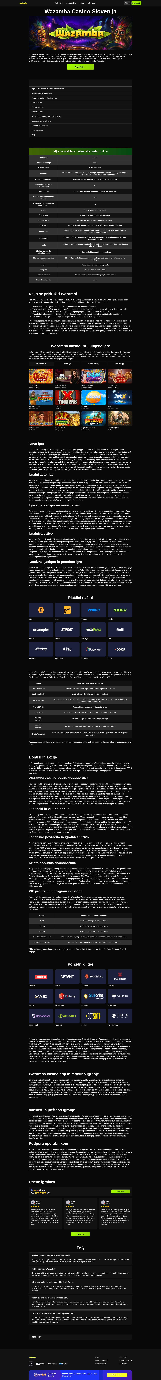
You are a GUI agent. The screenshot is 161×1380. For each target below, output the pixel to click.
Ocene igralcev (37, 130)
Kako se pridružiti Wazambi (42, 93)
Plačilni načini (37, 103)
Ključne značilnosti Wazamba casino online (48, 89)
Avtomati (118, 363)
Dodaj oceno (120, 1191)
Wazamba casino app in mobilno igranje (46, 116)
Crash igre (92, 363)
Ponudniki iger (37, 112)
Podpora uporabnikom (40, 126)
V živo (66, 363)
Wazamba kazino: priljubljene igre (44, 98)
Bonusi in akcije (38, 107)
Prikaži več (80, 1234)
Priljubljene (40, 363)
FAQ (33, 135)
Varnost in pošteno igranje (41, 121)
